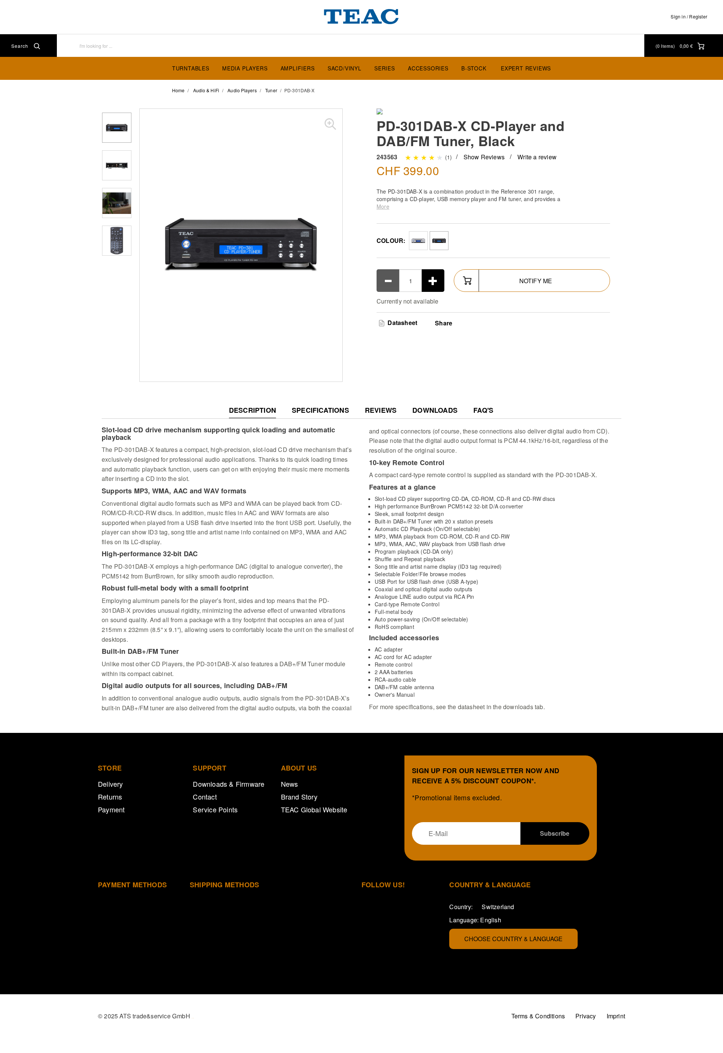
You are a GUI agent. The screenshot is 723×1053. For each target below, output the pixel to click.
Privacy (585, 1016)
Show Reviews (484, 157)
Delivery (110, 784)
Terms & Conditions (538, 1016)
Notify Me (535, 280)
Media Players (244, 68)
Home (178, 90)
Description (252, 412)
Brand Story (299, 796)
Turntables (190, 68)
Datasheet (401, 322)
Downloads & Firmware (228, 784)
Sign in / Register (689, 16)
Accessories (428, 68)
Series (384, 68)
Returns (110, 796)
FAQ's (483, 410)
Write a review (537, 157)
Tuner (271, 90)
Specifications (320, 410)
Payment (111, 809)
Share (443, 323)
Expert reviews (526, 68)
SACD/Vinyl (345, 68)
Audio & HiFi (206, 90)
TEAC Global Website (314, 809)
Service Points (215, 809)
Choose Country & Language (513, 938)
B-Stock (474, 68)
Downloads (435, 410)
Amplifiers (298, 68)
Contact (205, 796)
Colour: (391, 240)
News (289, 784)
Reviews (381, 410)
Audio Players (241, 90)
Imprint (616, 1016)
